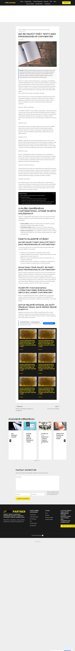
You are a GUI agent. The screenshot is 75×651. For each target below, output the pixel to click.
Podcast (46, 1)
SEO (31, 521)
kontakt (66, 2)
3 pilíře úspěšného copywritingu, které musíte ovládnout (32, 195)
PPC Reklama (33, 519)
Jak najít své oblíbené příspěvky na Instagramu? (24, 408)
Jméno (18, 494)
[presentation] (15, 426)
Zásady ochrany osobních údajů (49, 518)
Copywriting (21, 31)
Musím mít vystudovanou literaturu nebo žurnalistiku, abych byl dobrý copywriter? (38, 201)
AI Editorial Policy (37, 541)
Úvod (21, 1)
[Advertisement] (37, 13)
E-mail (34, 494)
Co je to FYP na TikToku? (53, 407)
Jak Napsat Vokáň (14, 435)
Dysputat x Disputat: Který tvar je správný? (44, 438)
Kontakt (47, 515)
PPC (51, 1)
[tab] (35, 460)
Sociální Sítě (33, 525)
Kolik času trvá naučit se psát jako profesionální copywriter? (34, 200)
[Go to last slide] (10, 440)
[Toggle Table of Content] (53, 194)
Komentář (19, 477)
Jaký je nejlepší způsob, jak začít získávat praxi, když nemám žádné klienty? (37, 203)
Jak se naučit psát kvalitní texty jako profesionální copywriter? (34, 198)
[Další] (65, 440)
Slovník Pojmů (30, 3)
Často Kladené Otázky (25, 197)
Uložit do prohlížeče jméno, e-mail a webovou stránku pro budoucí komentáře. (53, 493)
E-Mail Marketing (37, 1)
